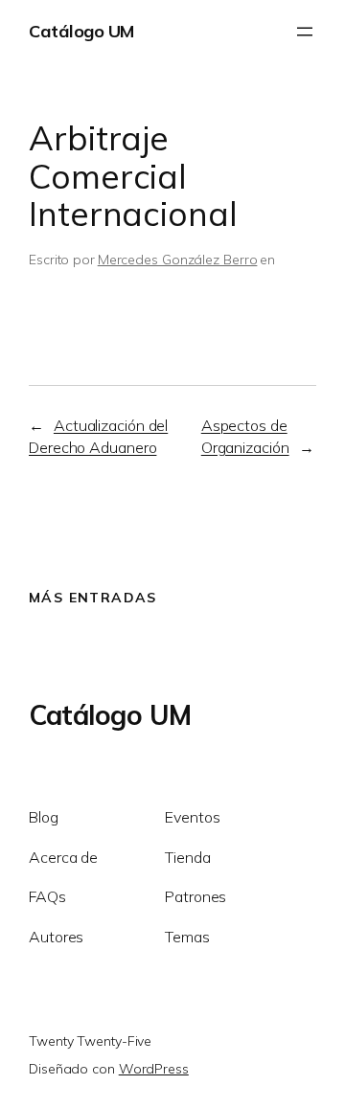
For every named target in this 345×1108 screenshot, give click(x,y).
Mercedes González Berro (178, 259)
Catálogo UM (81, 31)
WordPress (154, 1068)
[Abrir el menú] (304, 31)
